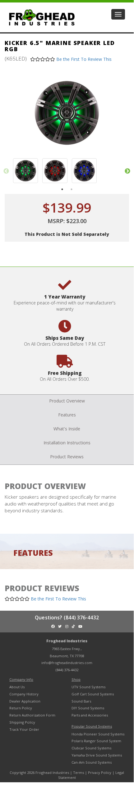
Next (127, 171)
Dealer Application (24, 701)
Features (67, 415)
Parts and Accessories (90, 715)
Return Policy (20, 708)
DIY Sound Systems (88, 708)
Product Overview (67, 401)
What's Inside (66, 429)
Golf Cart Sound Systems (93, 694)
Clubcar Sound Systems (91, 748)
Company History (24, 694)
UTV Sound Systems (88, 687)
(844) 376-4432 (67, 669)
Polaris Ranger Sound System (96, 741)
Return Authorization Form (32, 715)
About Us (17, 687)
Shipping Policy (22, 722)
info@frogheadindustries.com (66, 662)
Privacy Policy (99, 772)
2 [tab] (71, 189)
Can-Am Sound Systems (92, 762)
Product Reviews (67, 457)
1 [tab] (62, 189)
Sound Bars (81, 701)
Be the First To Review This (84, 59)
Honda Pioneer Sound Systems (98, 734)
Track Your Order (24, 729)
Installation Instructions (67, 443)
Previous (6, 171)
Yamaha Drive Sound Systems (97, 755)
